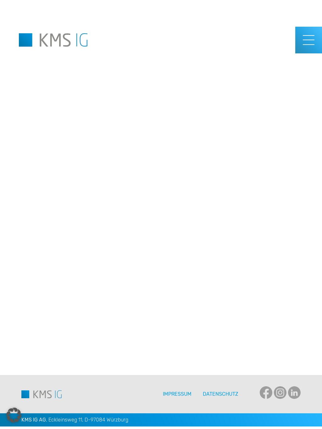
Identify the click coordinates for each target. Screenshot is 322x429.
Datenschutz (220, 394)
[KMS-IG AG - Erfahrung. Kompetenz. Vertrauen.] (53, 40)
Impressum (177, 394)
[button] (14, 415)
